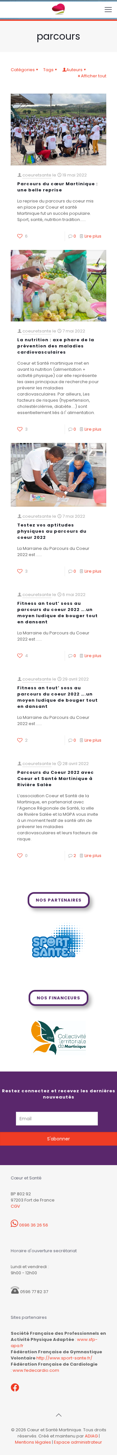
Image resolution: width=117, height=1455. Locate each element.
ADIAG (91, 1436)
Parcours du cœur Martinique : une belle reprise (57, 187)
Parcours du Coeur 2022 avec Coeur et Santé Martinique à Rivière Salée (55, 778)
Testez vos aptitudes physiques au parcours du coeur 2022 (51, 531)
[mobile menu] (108, 9)
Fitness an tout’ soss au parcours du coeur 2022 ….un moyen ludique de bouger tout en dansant (57, 612)
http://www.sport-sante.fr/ (64, 1358)
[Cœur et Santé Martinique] (58, 10)
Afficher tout (93, 76)
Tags (48, 70)
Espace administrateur (78, 1442)
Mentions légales (33, 1442)
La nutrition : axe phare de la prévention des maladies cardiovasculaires (55, 346)
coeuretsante (36, 175)
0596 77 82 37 (33, 1292)
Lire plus (92, 236)
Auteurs (74, 70)
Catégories (23, 70)
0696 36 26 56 (33, 1225)
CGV (15, 1206)
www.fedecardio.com (36, 1370)
